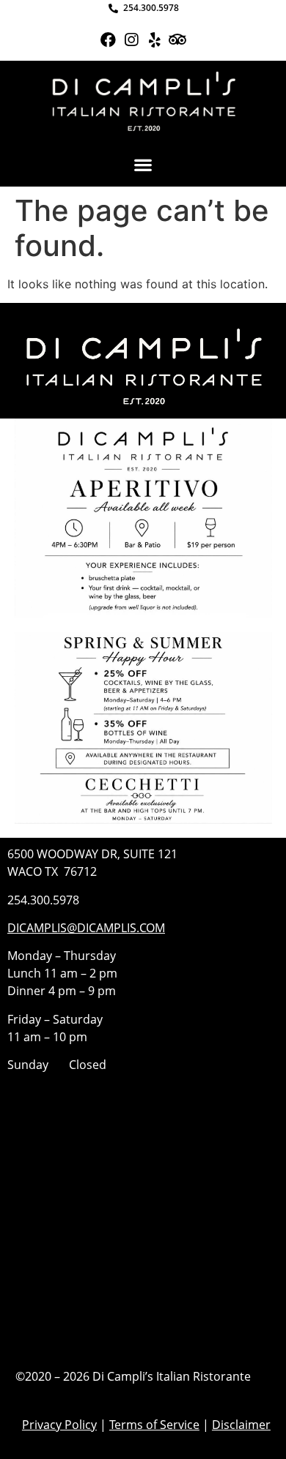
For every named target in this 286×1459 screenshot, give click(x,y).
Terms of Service (154, 1425)
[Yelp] (154, 39)
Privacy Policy (59, 1425)
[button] (143, 165)
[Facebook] (108, 39)
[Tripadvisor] (177, 39)
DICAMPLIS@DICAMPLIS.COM (86, 928)
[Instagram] (131, 39)
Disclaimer (241, 1425)
